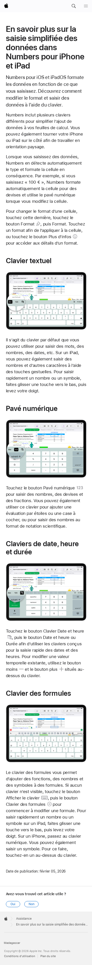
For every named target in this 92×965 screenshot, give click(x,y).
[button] (73, 6)
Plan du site (48, 956)
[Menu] (86, 6)
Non (31, 904)
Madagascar (12, 943)
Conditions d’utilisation (19, 956)
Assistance (24, 918)
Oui (12, 904)
